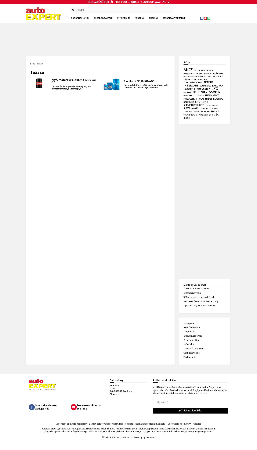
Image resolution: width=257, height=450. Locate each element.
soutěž (194, 108)
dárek (187, 79)
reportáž (218, 99)
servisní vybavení (194, 105)
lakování (218, 85)
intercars (191, 85)
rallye (201, 99)
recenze (208, 99)
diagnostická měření (193, 74)
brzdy (203, 70)
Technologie (190, 357)
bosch (197, 70)
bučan (210, 70)
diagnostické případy (194, 77)
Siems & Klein (212, 105)
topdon (188, 111)
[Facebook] (201, 18)
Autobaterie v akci (192, 293)
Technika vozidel (192, 353)
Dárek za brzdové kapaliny (197, 288)
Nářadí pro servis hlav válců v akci (200, 297)
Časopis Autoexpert (173, 18)
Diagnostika (189, 331)
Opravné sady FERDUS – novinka (200, 305)
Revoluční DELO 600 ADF (139, 81)
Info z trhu (123, 18)
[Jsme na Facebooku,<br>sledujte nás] (32, 407)
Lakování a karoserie (194, 348)
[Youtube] (205, 18)
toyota (196, 112)
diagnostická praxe (213, 73)
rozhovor (189, 102)
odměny (214, 92)
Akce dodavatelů (103, 18)
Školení (153, 18)
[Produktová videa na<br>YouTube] (74, 407)
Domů (32, 64)
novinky (199, 92)
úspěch (216, 114)
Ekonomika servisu (193, 336)
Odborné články (80, 18)
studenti (214, 108)
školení (187, 118)
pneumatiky (212, 95)
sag (197, 101)
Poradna (139, 18)
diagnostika (215, 76)
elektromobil (199, 79)
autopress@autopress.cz (200, 431)
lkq (215, 88)
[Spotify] (208, 18)
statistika (203, 109)
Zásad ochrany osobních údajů (183, 390)
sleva (187, 108)
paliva (201, 96)
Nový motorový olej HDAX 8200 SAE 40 (74, 81)
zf (210, 115)
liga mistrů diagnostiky (197, 89)
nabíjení (187, 93)
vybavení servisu (190, 115)
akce (188, 69)
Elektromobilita (191, 340)
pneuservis (191, 98)
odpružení (188, 96)
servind (205, 102)
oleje (195, 96)
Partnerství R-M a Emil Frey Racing (201, 301)
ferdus (208, 82)
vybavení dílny (209, 111)
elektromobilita (193, 82)
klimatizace (205, 86)
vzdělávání (203, 115)
